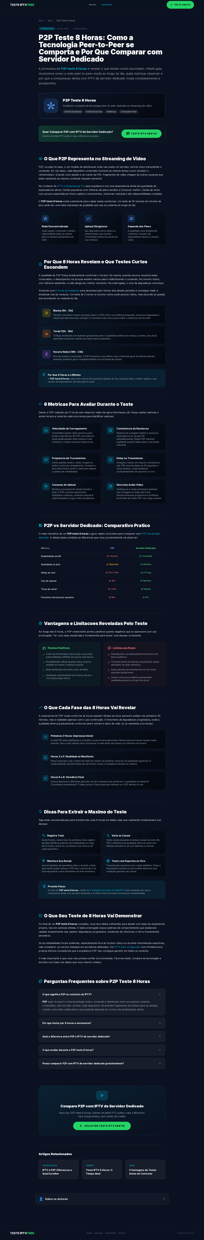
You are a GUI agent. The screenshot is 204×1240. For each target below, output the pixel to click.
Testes (89, 1233)
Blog (50, 20)
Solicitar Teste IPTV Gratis (102, 1126)
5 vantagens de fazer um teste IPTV (107, 890)
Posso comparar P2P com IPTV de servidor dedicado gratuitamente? (102, 1063)
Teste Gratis (180, 4)
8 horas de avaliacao (67, 290)
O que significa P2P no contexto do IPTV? (102, 994)
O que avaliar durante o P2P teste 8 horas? (102, 1050)
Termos (121, 1233)
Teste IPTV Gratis (141, 134)
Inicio (92, 5)
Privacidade (110, 1233)
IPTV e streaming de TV (70, 186)
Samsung (99, 1233)
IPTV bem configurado (127, 946)
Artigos (107, 5)
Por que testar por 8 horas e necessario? (102, 1023)
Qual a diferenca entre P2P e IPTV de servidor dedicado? (102, 1036)
